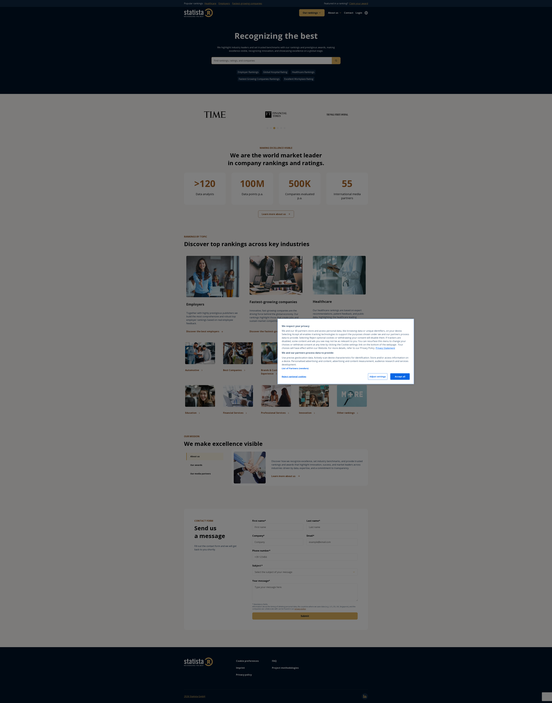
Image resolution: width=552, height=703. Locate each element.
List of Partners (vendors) (295, 368)
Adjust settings (378, 376)
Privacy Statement (385, 348)
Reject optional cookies (294, 376)
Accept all (400, 376)
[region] (345, 351)
